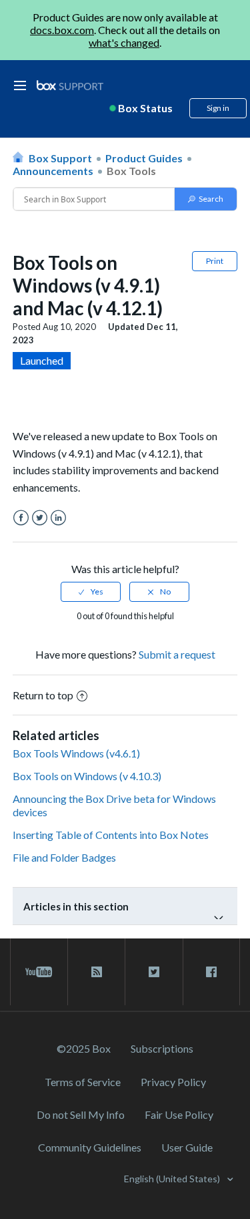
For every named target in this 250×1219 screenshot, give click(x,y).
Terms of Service (83, 1081)
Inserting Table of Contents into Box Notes (111, 834)
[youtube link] (39, 971)
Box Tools (131, 170)
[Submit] (206, 199)
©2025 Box (84, 1048)
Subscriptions (162, 1048)
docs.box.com (62, 29)
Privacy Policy (173, 1081)
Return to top (43, 695)
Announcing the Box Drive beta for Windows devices (114, 805)
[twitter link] (153, 971)
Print (214, 261)
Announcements (53, 170)
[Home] (70, 86)
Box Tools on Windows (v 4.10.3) (87, 775)
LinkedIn (58, 518)
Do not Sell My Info (81, 1114)
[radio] (91, 592)
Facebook (21, 518)
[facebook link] (211, 971)
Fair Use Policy (179, 1114)
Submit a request (177, 654)
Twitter (39, 518)
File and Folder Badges (64, 857)
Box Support (60, 158)
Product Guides (144, 158)
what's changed (124, 42)
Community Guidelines (89, 1147)
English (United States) (173, 1178)
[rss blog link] (96, 971)
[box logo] (70, 85)
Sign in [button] (218, 108)
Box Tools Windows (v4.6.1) (76, 753)
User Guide (187, 1147)
